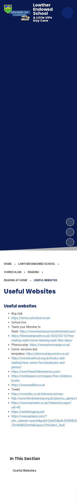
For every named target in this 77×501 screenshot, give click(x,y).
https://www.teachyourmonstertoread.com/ (48, 331)
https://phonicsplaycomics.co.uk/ (48, 353)
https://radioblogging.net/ (28, 412)
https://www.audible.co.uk (28, 385)
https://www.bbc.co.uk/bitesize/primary (37, 394)
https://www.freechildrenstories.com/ (36, 371)
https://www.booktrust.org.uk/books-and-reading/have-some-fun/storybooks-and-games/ (38, 362)
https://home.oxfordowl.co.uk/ (31, 318)
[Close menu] (67, 12)
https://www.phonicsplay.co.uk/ (50, 345)
